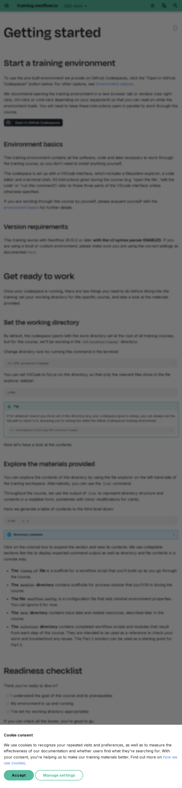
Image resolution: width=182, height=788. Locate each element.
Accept (19, 775)
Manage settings (59, 775)
